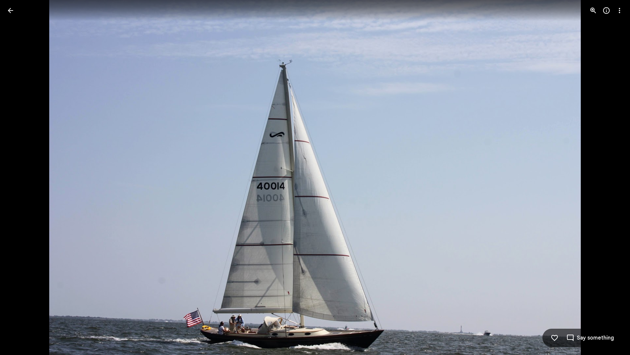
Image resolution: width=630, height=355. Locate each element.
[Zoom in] (593, 10)
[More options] (619, 10)
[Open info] (606, 10)
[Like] (554, 338)
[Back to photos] (10, 10)
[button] (18, 177)
